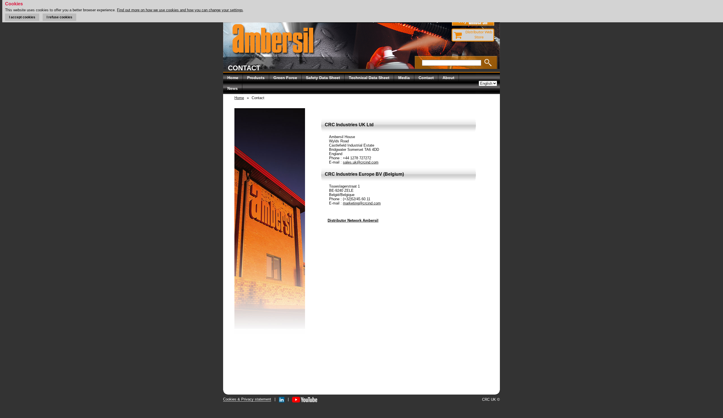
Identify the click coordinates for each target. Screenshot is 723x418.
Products (256, 77)
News (232, 88)
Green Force (285, 77)
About (448, 77)
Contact (426, 77)
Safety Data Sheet (323, 77)
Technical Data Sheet (369, 77)
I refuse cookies (59, 17)
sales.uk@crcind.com (360, 162)
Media (404, 77)
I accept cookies (22, 17)
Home (232, 77)
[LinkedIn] (281, 399)
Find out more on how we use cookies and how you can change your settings (180, 10)
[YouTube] (304, 399)
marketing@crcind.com (362, 203)
